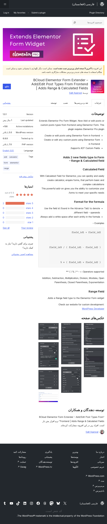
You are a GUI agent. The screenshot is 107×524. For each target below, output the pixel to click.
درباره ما (100, 452)
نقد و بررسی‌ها (81, 102)
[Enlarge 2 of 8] (100, 351)
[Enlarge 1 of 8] (100, 326)
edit (5, 157)
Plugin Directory (96, 12)
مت (101, 480)
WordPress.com (94, 476)
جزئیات (98, 102)
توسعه (54, 102)
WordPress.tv (44, 466)
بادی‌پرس (98, 490)
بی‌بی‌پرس (98, 485)
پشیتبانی (48, 457)
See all (6, 228)
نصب (65, 102)
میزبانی (100, 461)
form (6, 163)
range (6, 168)
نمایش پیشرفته (26, 176)
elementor (14, 163)
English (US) (8, 150)
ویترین (75, 452)
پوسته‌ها (74, 457)
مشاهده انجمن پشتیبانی (22, 254)
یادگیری (48, 452)
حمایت (21, 461)
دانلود (7, 86)
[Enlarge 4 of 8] (77, 370)
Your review (27, 228)
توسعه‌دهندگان (45, 461)
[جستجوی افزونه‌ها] (74, 22)
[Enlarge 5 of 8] (55, 326)
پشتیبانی (6, 102)
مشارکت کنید (19, 452)
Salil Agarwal (75, 93)
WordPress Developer (93, 308)
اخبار (102, 457)
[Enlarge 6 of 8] (55, 345)
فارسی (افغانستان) (89, 503)
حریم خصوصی (97, 466)
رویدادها (22, 457)
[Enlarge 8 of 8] (55, 395)
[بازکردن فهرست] (4, 4)
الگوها (75, 466)
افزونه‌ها (74, 461)
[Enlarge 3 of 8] (77, 326)
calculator (13, 157)
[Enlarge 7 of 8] (55, 373)
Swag (22, 466)
